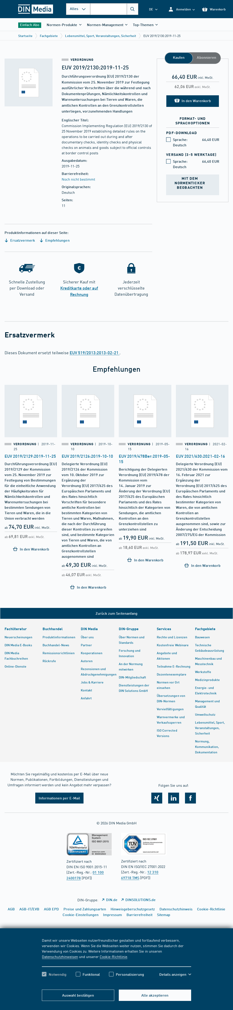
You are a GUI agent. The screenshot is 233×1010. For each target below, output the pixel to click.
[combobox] (114, 9)
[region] (116, 961)
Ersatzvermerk (22, 240)
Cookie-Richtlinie (113, 956)
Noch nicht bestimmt (78, 179)
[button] (181, 9)
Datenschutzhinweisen (60, 956)
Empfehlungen (56, 240)
